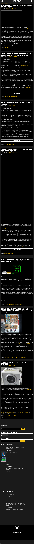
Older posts (15, 421)
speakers (10, 417)
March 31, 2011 (3, 8)
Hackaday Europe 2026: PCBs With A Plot (14, 452)
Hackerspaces (7, 302)
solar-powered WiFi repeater (23, 412)
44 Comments (14, 8)
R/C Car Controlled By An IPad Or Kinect (16, 103)
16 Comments (9, 459)
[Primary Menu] (32, 1)
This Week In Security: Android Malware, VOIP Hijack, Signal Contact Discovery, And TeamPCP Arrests (15, 504)
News (11, 302)
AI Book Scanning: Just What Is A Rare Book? (15, 513)
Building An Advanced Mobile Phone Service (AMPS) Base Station (16, 310)
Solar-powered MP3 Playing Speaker (13, 363)
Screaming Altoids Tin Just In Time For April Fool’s (16, 150)
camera (5, 97)
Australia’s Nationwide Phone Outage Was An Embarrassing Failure (15, 448)
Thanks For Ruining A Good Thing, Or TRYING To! (16, 6)
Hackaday (17, 1)
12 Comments (14, 56)
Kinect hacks (12, 143)
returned (12, 304)
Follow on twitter (3, 435)
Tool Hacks (15, 96)
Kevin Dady (9, 8)
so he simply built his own (25, 65)
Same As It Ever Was (10, 494)
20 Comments (9, 471)
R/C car (13, 144)
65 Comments (9, 496)
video (12, 97)
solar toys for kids (10, 412)
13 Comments (14, 152)
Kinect (10, 144)
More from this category (5, 516)
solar (7, 417)
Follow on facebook (1, 435)
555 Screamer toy (25, 246)
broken (5, 304)
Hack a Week (19, 244)
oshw (5, 48)
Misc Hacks (7, 47)
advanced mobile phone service (10, 357)
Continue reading (18, 94)
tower (24, 357)
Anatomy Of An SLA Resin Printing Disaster (14, 458)
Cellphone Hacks (8, 356)
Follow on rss (6, 435)
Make (4, 91)
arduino (5, 144)
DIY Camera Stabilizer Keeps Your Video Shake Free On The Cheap (16, 54)
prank (9, 253)
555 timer (6, 253)
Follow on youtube (4, 435)
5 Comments (14, 365)
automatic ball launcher (11, 246)
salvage (16, 304)
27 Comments (9, 466)
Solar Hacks (14, 415)
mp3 (5, 417)
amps (17, 357)
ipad (8, 144)
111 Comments (9, 514)
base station (21, 357)
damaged (9, 304)
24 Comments (9, 450)
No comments (9, 454)
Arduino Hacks (7, 143)
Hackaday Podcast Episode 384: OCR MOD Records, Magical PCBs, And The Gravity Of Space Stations (14, 499)
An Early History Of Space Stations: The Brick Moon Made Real (15, 469)
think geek (20, 304)
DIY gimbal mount (10, 88)
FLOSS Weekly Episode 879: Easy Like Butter (14, 509)
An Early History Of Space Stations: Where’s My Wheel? (15, 464)
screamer (12, 253)
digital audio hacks (8, 415)
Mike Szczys (9, 263)
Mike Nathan (9, 56)
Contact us (7, 435)
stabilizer (8, 97)
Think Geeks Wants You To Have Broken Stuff (15, 261)
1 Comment (9, 501)
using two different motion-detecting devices (20, 113)
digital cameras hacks (9, 96)
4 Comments (9, 507)
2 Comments (14, 105)
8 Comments (14, 312)
